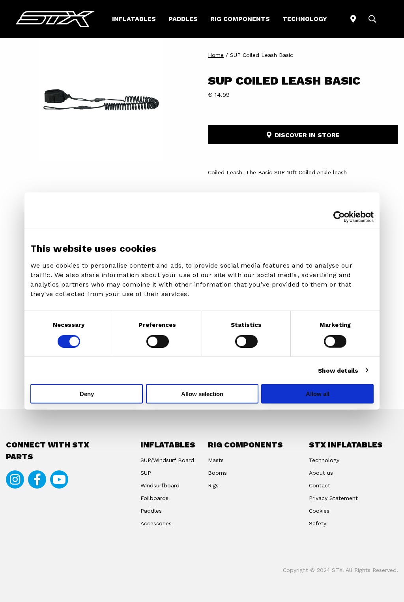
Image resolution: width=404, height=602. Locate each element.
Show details (338, 370)
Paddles (183, 19)
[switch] (157, 341)
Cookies (319, 511)
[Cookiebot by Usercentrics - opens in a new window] (339, 217)
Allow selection (202, 394)
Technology (304, 19)
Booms (217, 473)
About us (321, 473)
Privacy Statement (333, 498)
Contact (319, 485)
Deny (87, 394)
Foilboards (154, 498)
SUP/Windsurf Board (167, 460)
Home (216, 55)
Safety (317, 523)
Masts (216, 460)
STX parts (55, 19)
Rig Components (240, 19)
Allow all (317, 394)
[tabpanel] (101, 100)
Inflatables (134, 19)
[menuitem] (134, 19)
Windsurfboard (160, 485)
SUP (145, 473)
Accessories (156, 523)
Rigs (213, 485)
